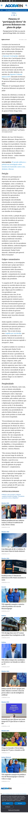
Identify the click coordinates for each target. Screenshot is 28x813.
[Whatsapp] (16, 15)
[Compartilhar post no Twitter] (12, 15)
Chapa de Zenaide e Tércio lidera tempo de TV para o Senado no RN (13, 749)
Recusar (20, 803)
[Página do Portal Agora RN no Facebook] (2, 1)
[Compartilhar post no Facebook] (14, 15)
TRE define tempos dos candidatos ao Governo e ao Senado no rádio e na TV (13, 662)
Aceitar (7, 803)
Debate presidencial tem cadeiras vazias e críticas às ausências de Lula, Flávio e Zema (13, 522)
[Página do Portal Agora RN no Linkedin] (13, 1)
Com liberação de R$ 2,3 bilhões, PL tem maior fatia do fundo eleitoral (13, 550)
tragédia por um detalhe (13, 333)
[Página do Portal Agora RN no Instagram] (7, 1)
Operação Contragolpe (10, 56)
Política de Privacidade (13, 810)
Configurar (7, 806)
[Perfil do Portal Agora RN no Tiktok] (16, 1)
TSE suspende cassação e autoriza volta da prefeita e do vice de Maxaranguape (13, 606)
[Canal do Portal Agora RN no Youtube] (10, 1)
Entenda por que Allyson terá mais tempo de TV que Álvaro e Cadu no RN (13, 721)
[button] (1, 5)
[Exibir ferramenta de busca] (26, 5)
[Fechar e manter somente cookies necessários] (27, 803)
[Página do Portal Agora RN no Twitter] (5, 1)
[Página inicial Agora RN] (6, 789)
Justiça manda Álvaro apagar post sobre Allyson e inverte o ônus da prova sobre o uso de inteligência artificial (13, 692)
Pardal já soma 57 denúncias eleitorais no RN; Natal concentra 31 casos (14, 578)
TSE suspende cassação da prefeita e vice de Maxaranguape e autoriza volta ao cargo (14, 776)
